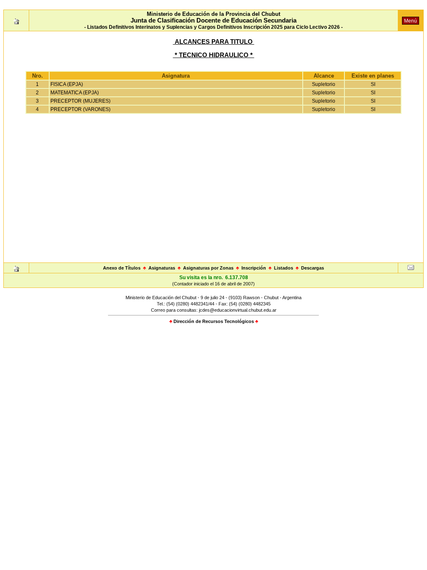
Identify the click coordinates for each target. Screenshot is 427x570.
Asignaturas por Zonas (208, 267)
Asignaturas (161, 267)
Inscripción (253, 267)
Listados (283, 267)
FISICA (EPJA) (66, 84)
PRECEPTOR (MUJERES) (80, 101)
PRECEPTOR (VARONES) (80, 109)
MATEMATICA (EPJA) (74, 93)
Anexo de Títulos (122, 267)
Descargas (312, 267)
